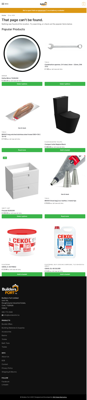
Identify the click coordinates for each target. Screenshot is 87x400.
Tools (47, 62)
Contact (5, 364)
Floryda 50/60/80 (8, 210)
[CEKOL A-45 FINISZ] (22, 242)
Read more (22, 150)
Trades (4, 347)
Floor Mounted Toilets (53, 142)
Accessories (6, 332)
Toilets (4, 339)
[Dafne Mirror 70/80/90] (22, 53)
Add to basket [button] (65, 150)
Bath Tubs (6, 343)
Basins (4, 335)
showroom (42, 10)
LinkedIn (5, 385)
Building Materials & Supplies (13, 328)
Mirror (4, 76)
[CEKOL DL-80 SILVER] (65, 242)
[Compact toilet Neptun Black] (65, 114)
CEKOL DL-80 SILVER (52, 268)
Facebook (5, 382)
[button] (83, 4)
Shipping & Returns (9, 372)
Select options (22, 84)
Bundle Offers (7, 324)
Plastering (6, 264)
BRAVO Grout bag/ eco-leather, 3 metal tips (60, 201)
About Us (5, 357)
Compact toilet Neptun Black (55, 144)
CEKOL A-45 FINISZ (9, 267)
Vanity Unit (6, 208)
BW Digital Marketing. (60, 397)
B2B (3, 361)
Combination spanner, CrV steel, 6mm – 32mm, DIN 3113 (63, 65)
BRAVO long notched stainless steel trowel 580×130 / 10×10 (21, 135)
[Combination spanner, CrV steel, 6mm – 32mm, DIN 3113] (65, 46)
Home (4, 15)
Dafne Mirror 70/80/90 (10, 78)
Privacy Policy (7, 368)
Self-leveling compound (63, 264)
